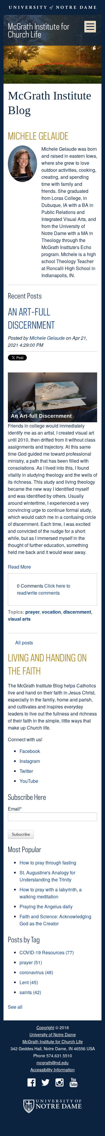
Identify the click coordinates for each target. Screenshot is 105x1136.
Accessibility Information (52, 1069)
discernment (77, 611)
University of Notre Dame (52, 1034)
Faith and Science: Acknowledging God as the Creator (55, 920)
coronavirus (36, 972)
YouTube (29, 781)
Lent (29, 982)
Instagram (30, 761)
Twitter (26, 771)
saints (30, 992)
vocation (51, 611)
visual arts (19, 618)
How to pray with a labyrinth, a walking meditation (51, 893)
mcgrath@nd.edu (52, 1062)
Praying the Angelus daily (46, 906)
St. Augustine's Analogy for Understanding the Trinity (47, 876)
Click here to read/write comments (43, 589)
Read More (19, 566)
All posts (24, 642)
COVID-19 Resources (47, 952)
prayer (32, 611)
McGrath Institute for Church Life (38, 30)
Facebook (30, 751)
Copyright (45, 1027)
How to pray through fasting (48, 862)
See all (15, 1006)
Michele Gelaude (47, 337)
